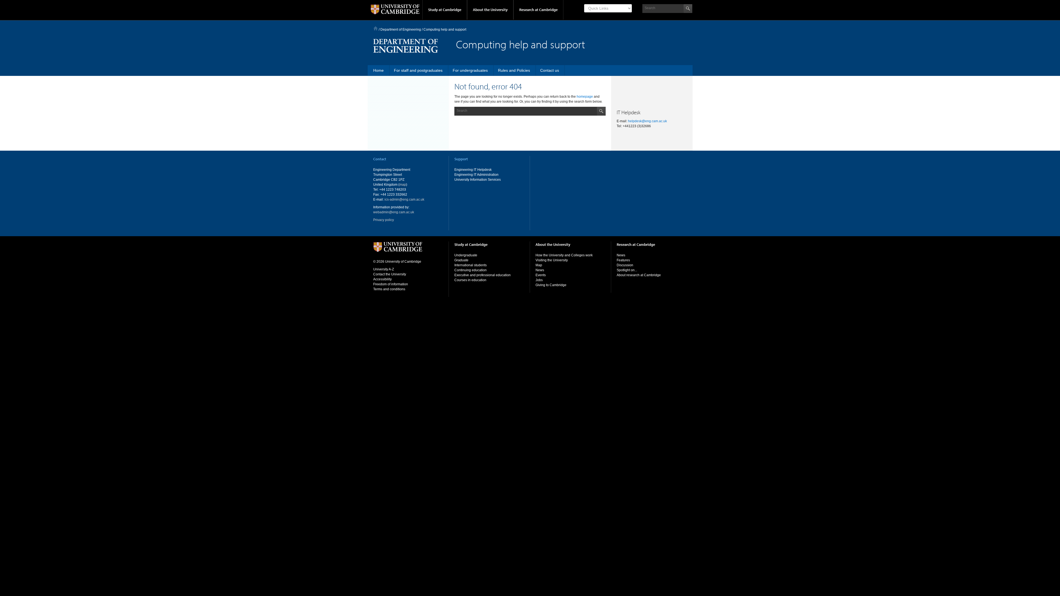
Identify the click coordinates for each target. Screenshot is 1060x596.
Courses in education (470, 280)
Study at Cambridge (444, 9)
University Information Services (477, 180)
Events (541, 275)
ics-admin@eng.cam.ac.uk (404, 199)
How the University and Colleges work (564, 255)
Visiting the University (552, 260)
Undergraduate (465, 255)
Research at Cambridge (538, 9)
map (402, 185)
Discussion (625, 265)
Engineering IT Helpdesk (473, 170)
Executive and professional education (482, 275)
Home (375, 28)
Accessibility (382, 279)
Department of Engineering (400, 29)
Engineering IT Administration (476, 175)
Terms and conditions (389, 289)
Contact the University (389, 274)
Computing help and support (444, 29)
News (540, 270)
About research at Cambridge (639, 275)
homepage (585, 97)
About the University (490, 9)
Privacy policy (383, 220)
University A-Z (383, 269)
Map (539, 265)
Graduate (461, 260)
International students (470, 265)
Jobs (539, 280)
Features (623, 260)
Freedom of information (390, 284)
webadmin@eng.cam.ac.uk (393, 212)
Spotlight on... (627, 270)
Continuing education (470, 270)
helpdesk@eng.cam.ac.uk (647, 121)
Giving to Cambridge (551, 285)
